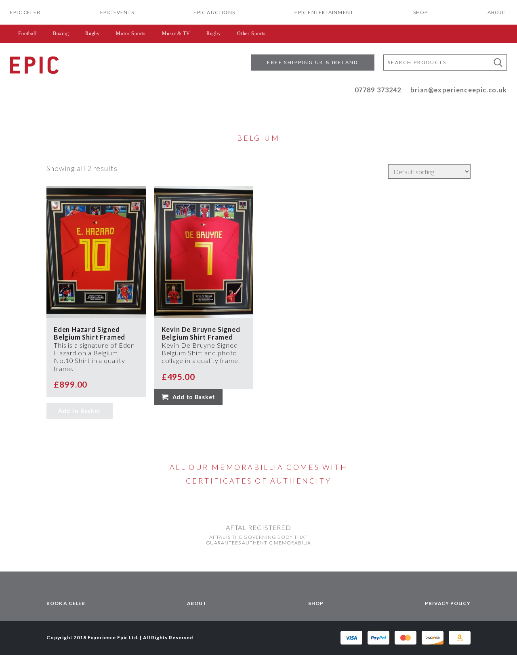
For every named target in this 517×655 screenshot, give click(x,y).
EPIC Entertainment (323, 12)
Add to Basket (79, 410)
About (497, 12)
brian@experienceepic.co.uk (458, 90)
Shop (420, 12)
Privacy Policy (448, 603)
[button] (498, 62)
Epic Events (117, 12)
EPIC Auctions (214, 12)
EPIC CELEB (25, 12)
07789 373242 (378, 90)
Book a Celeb (65, 603)
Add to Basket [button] (193, 397)
